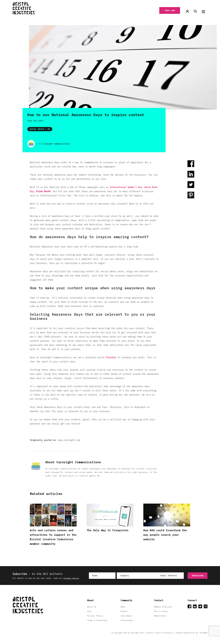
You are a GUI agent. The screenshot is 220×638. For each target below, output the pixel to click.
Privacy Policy (95, 616)
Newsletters (160, 616)
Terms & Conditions (97, 620)
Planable (111, 357)
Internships (127, 620)
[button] (203, 11)
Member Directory (163, 607)
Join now (170, 10)
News (123, 607)
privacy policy (71, 578)
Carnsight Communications (56, 143)
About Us (91, 607)
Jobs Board (126, 616)
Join (89, 611)
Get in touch (161, 611)
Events (124, 611)
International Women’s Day (126, 187)
